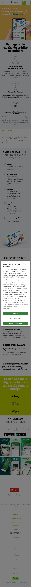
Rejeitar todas (15, 313)
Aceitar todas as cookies (15, 323)
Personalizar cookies (15, 318)
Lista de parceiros (7, 308)
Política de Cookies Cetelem (21, 304)
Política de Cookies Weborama (10, 306)
